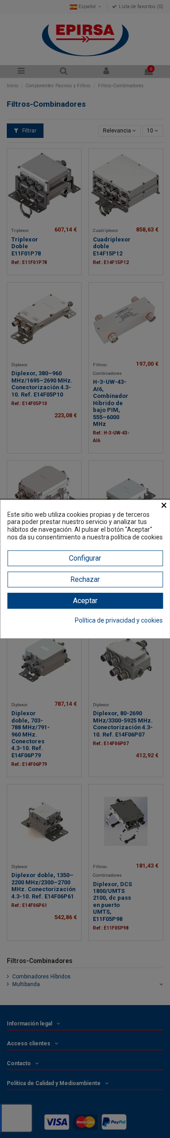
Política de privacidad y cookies (119, 620)
